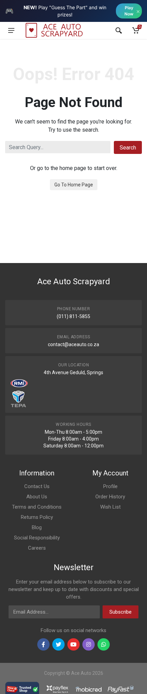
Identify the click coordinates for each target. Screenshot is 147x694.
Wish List (110, 507)
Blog (37, 527)
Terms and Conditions (37, 507)
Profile (110, 486)
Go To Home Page (73, 184)
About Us (36, 497)
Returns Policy (37, 517)
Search (128, 147)
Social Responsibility (37, 538)
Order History (110, 497)
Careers (37, 548)
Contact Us (37, 486)
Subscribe (120, 612)
